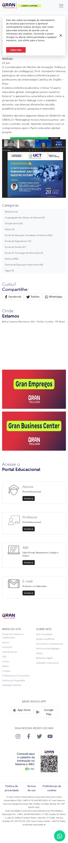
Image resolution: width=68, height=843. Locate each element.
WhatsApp (55, 296)
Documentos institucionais (49, 643)
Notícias (7, 59)
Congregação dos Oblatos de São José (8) (25, 217)
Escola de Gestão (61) (15, 247)
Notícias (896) (11, 258)
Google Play (49, 712)
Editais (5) (9, 229)
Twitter (35, 296)
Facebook (14, 296)
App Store (24, 710)
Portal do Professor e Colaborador (13, 636)
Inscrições (7, 647)
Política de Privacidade (13, 680)
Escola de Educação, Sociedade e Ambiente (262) (28, 235)
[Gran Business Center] (34, 431)
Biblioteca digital (44, 657)
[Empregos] (34, 389)
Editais (5, 666)
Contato (6, 670)
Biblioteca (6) (11, 211)
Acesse (27, 498)
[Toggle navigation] (61, 5)
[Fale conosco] (59, 835)
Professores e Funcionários (16, 675)
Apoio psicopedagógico (48, 648)
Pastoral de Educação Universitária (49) (24, 264)
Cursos (5, 661)
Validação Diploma (11, 685)
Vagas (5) (9, 270)
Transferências (9, 651)
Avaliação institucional (47, 662)
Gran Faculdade (44, 634)
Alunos (5, 642)
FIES (4, 656)
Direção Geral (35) (14, 223)
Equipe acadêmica (45, 638)
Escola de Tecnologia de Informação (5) (24, 252)
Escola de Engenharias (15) (18, 241)
